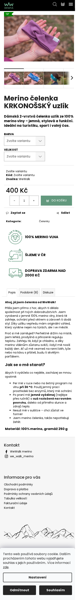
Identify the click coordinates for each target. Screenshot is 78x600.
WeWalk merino (21, 451)
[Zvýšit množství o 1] (34, 200)
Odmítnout (19, 590)
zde (6, 567)
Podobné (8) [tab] (29, 292)
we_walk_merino (22, 456)
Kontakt (9, 508)
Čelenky (44, 221)
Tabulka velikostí (15, 498)
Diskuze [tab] (48, 292)
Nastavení (38, 577)
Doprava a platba (16, 489)
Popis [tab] (12, 292)
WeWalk (24, 179)
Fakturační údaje (15, 503)
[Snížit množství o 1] (14, 200)
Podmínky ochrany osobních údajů (28, 494)
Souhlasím (55, 590)
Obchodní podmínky (18, 484)
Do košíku (59, 200)
